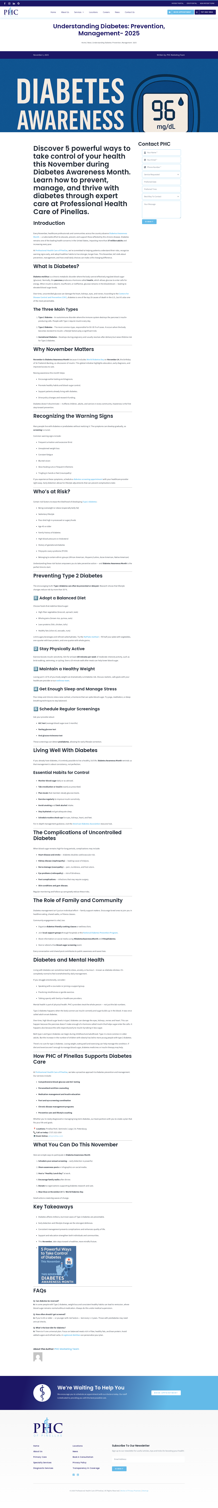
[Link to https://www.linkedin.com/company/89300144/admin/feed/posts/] (81, 1475)
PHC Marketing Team (66, 1349)
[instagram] (9, 4)
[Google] (19, 3)
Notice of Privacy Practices (131, 1491)
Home (83, 42)
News (89, 42)
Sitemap (145, 1491)
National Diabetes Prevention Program (100, 932)
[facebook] (5, 4)
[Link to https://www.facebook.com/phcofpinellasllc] (73, 1475)
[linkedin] (14, 4)
